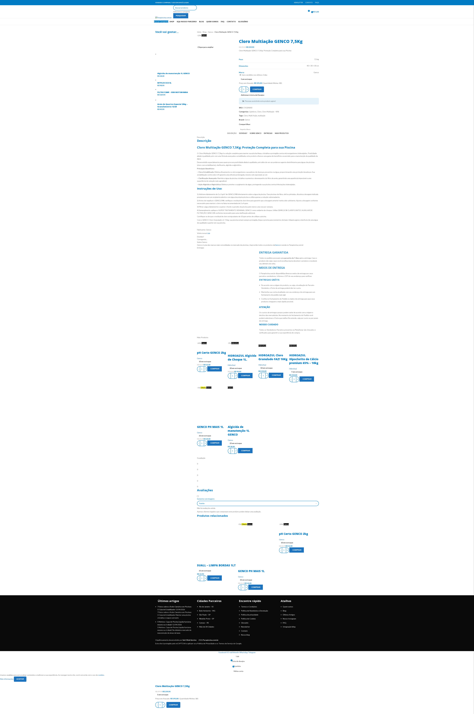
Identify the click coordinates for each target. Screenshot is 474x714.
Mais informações (7, 679)
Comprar (257, 89)
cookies (101, 675)
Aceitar (20, 679)
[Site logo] (163, 10)
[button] (214, 578)
